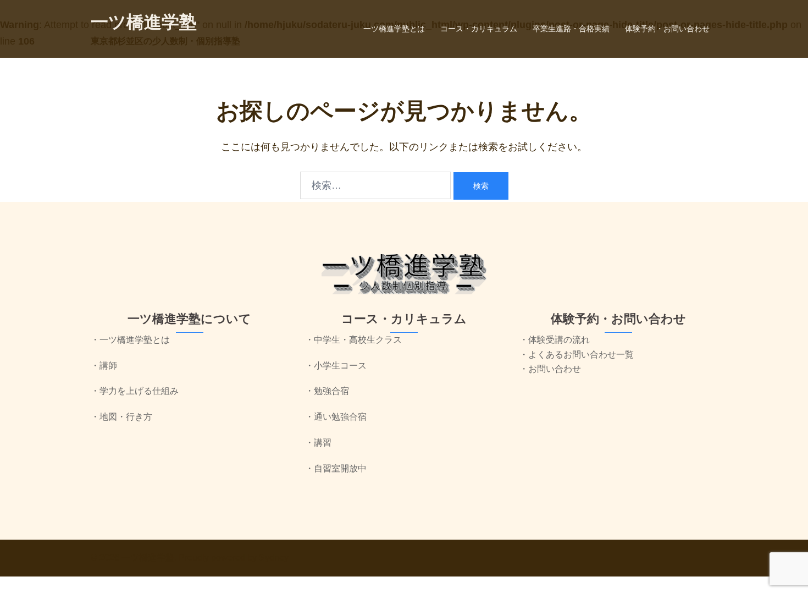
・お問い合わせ (550, 369)
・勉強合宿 (327, 391)
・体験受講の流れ (554, 339)
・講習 (318, 442)
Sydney (274, 557)
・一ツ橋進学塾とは (130, 339)
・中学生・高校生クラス (353, 339)
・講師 (104, 365)
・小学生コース (336, 365)
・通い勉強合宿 (336, 416)
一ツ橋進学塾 (144, 22)
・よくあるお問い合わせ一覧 (576, 354)
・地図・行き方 (121, 416)
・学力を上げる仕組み (135, 391)
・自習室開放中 (336, 468)
